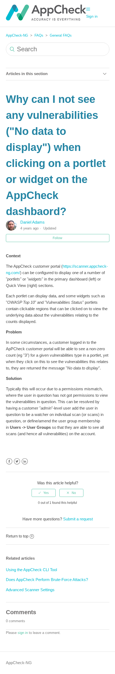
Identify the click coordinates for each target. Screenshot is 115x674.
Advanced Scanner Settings (30, 589)
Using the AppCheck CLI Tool (31, 569)
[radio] (44, 493)
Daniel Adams (32, 222)
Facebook (9, 461)
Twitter (17, 461)
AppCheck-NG (17, 35)
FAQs (38, 35)
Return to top (17, 536)
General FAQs (61, 35)
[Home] (46, 19)
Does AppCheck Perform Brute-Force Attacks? (47, 579)
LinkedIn (24, 461)
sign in (23, 633)
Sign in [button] (92, 16)
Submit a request (78, 519)
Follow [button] (57, 238)
